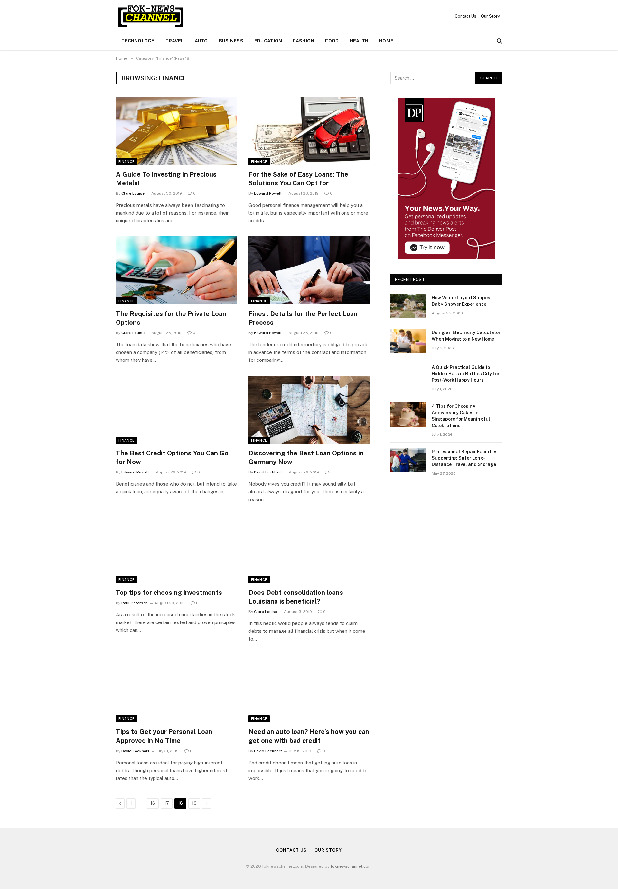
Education (268, 40)
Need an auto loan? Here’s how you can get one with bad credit (308, 736)
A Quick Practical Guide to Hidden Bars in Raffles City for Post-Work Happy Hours (466, 374)
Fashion (303, 40)
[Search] (498, 41)
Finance (126, 162)
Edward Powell (268, 193)
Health (359, 40)
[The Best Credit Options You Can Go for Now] (176, 410)
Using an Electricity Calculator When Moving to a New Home (466, 336)
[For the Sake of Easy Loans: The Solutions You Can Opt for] (309, 131)
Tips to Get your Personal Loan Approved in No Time (164, 736)
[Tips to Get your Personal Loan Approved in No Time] (176, 688)
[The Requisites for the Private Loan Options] (176, 270)
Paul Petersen (134, 603)
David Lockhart (268, 472)
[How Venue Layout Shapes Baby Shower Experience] (408, 306)
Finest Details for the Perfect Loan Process (303, 318)
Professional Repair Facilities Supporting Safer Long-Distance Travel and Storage (465, 458)
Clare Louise (133, 193)
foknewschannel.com (351, 866)
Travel (174, 40)
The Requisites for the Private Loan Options (171, 318)
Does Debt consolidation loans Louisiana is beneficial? (295, 597)
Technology (137, 40)
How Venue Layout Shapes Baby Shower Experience (461, 301)
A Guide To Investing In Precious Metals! (166, 179)
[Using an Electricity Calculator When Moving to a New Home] (408, 341)
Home (386, 40)
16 (152, 803)
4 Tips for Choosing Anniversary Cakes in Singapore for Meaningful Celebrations (461, 416)
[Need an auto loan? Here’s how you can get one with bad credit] (309, 688)
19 (194, 803)
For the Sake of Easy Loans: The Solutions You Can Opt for (298, 179)
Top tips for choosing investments (169, 592)
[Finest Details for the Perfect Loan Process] (309, 270)
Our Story (490, 16)
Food (332, 40)
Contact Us (465, 16)
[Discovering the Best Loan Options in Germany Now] (309, 410)
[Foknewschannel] (150, 16)
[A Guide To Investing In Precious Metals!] (176, 131)
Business (231, 40)
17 (166, 803)
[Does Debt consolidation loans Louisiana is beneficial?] (309, 549)
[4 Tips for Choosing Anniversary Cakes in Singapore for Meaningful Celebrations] (408, 414)
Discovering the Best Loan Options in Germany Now (306, 457)
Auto (201, 40)
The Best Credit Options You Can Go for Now (172, 457)
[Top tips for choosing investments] (176, 549)
